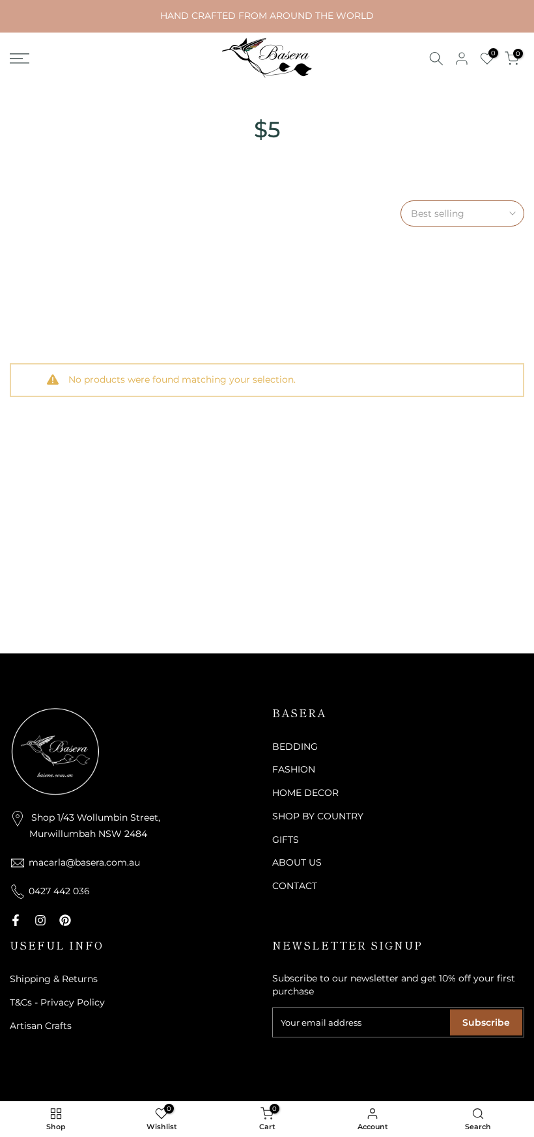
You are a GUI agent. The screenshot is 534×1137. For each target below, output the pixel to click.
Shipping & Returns (54, 979)
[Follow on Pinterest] (65, 920)
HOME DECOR (305, 793)
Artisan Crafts (41, 1026)
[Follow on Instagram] (40, 920)
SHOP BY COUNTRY (317, 816)
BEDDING (295, 746)
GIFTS (285, 839)
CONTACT (294, 886)
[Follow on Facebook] (15, 920)
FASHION (293, 769)
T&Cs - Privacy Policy (57, 1002)
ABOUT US (297, 862)
